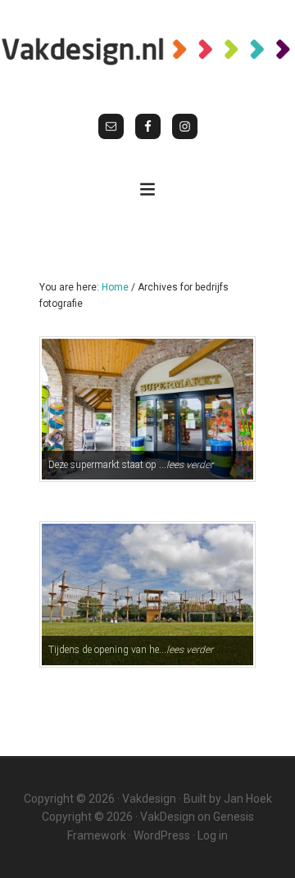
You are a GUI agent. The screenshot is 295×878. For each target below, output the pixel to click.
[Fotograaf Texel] (147, 51)
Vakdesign (149, 798)
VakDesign (167, 816)
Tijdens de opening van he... (130, 649)
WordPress (162, 835)
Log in (212, 835)
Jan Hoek (248, 798)
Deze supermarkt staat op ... (130, 465)
